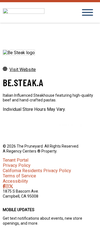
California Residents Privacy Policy (37, 170)
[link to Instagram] (7, 186)
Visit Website (22, 69)
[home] (36, 12)
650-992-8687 (15, 201)
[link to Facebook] (4, 186)
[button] (50, 237)
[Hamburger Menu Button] (87, 12)
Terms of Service (19, 176)
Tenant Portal (15, 160)
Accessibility (15, 181)
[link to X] (11, 186)
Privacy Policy (17, 165)
